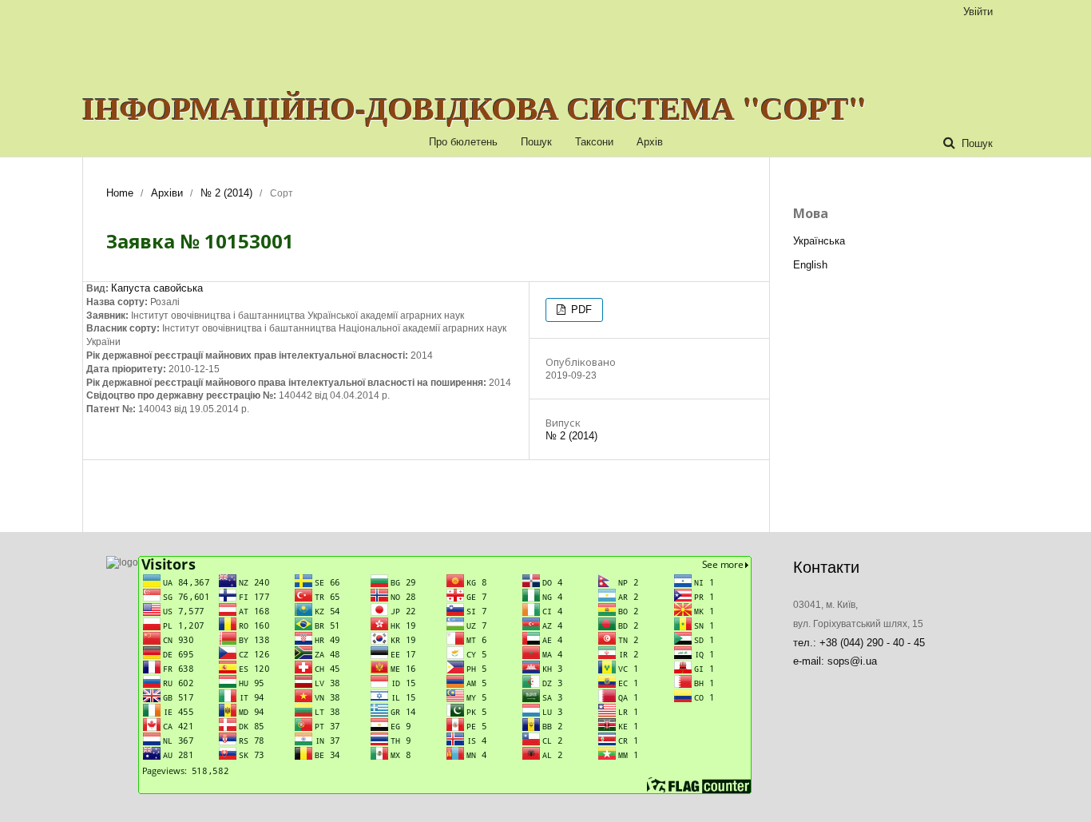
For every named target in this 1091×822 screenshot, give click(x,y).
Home (119, 193)
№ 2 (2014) (226, 193)
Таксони (594, 142)
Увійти (978, 12)
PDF (580, 310)
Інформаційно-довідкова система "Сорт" (474, 108)
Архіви (167, 193)
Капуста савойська (157, 288)
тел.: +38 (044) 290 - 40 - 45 (859, 643)
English (810, 265)
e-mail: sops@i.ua (835, 661)
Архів (650, 142)
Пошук (536, 142)
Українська (819, 241)
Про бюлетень (463, 142)
